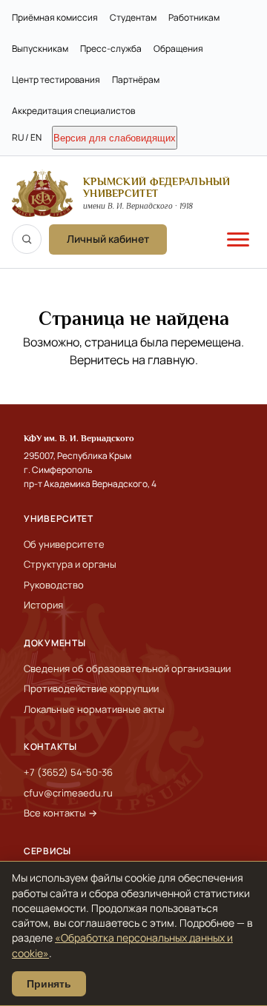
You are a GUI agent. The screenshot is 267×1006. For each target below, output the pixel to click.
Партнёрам (135, 79)
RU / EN (27, 137)
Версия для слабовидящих (114, 138)
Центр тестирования (56, 79)
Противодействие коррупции (91, 688)
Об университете (64, 544)
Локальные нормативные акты (94, 709)
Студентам (133, 17)
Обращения (178, 48)
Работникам (194, 17)
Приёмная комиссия (55, 17)
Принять (49, 984)
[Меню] (238, 239)
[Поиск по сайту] (27, 239)
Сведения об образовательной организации (127, 668)
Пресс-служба (111, 48)
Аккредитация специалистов (73, 110)
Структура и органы (70, 564)
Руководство (54, 584)
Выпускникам (40, 48)
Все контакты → (60, 812)
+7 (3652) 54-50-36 (68, 772)
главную (171, 360)
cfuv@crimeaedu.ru (68, 792)
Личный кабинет (108, 239)
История (43, 604)
